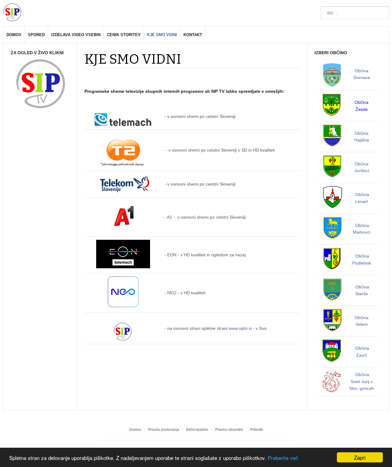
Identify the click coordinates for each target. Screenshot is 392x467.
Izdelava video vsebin (75, 34)
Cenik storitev (124, 34)
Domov (13, 34)
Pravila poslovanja (163, 429)
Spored (36, 34)
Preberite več (283, 457)
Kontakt (192, 34)
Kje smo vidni (162, 34)
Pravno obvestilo (229, 429)
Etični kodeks (197, 429)
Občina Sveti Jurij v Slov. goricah (361, 381)
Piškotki (256, 429)
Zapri (360, 457)
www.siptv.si (240, 328)
